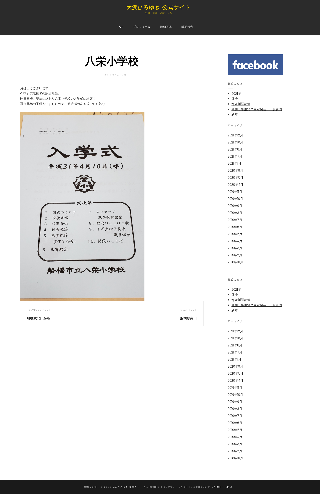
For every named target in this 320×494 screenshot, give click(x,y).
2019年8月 (235, 213)
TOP (120, 27)
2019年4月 (235, 241)
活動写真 (166, 27)
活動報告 (187, 27)
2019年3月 (235, 248)
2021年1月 (234, 163)
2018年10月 (235, 262)
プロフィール (142, 27)
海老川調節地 (240, 104)
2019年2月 (235, 255)
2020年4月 (235, 184)
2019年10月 (235, 198)
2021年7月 (235, 156)
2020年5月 (235, 177)
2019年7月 (235, 220)
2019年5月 (235, 234)
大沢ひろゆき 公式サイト (158, 7)
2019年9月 (235, 206)
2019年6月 (235, 227)
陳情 (234, 99)
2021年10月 (235, 142)
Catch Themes (222, 486)
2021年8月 (235, 149)
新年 (234, 114)
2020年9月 (235, 170)
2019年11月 (235, 191)
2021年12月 (235, 135)
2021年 (236, 93)
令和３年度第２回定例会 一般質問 (256, 109)
